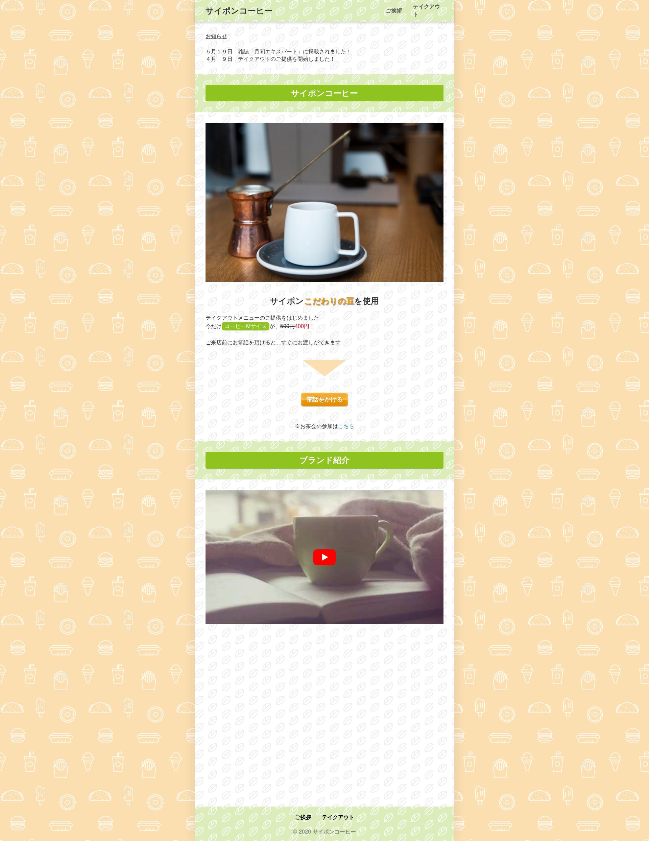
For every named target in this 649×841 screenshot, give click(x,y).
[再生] (324, 557)
